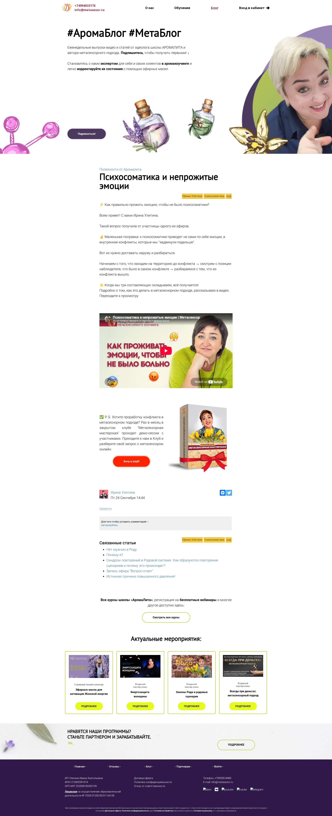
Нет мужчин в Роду (121, 549)
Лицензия (71, 791)
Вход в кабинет (252, 8)
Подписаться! (86, 133)
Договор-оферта (143, 778)
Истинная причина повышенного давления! (140, 576)
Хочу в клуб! (131, 461)
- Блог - (148, 766)
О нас (149, 8)
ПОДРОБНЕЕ (89, 706)
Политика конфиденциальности (153, 782)
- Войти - (218, 766)
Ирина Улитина (192, 196)
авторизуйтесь (109, 525)
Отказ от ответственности (149, 786)
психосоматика (214, 196)
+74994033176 (85, 5)
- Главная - (79, 766)
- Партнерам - (183, 766)
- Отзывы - (114, 766)
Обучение (182, 8)
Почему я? (114, 555)
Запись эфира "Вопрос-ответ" (129, 571)
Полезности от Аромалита (120, 169)
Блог (215, 8)
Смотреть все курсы (166, 617)
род (229, 196)
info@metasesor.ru (89, 10)
